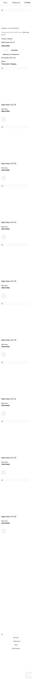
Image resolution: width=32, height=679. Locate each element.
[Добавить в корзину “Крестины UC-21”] (3, 413)
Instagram (4, 619)
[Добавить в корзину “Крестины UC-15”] (3, 296)
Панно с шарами (6, 559)
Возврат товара (6, 608)
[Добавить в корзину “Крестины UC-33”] (3, 531)
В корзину (14, 50)
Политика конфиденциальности (11, 601)
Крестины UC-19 (8, 340)
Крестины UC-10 (8, 222)
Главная (4, 32)
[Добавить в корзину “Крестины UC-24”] (3, 472)
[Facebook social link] (7, 61)
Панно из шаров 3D (7, 573)
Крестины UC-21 (8, 399)
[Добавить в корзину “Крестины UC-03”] (3, 178)
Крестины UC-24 (8, 458)
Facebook (4, 616)
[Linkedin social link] (13, 61)
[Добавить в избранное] (3, 115)
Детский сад (5, 577)
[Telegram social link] (15, 61)
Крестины (18, 32)
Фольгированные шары (9, 583)
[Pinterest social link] (11, 61)
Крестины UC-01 (8, 105)
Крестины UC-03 (8, 163)
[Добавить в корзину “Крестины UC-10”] (3, 237)
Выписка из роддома (8, 556)
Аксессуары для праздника (10, 590)
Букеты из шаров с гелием (10, 549)
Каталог (11, 32)
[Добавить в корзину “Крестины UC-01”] (3, 119)
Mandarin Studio (6, 630)
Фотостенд (4, 562)
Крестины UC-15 (8, 281)
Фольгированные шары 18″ (10, 587)
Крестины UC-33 (8, 516)
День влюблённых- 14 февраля (11, 580)
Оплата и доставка (7, 605)
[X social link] (9, 61)
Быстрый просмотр (3, 124)
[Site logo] (16, 2)
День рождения (6, 552)
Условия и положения (8, 598)
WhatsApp (4, 626)
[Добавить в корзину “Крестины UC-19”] (3, 354)
